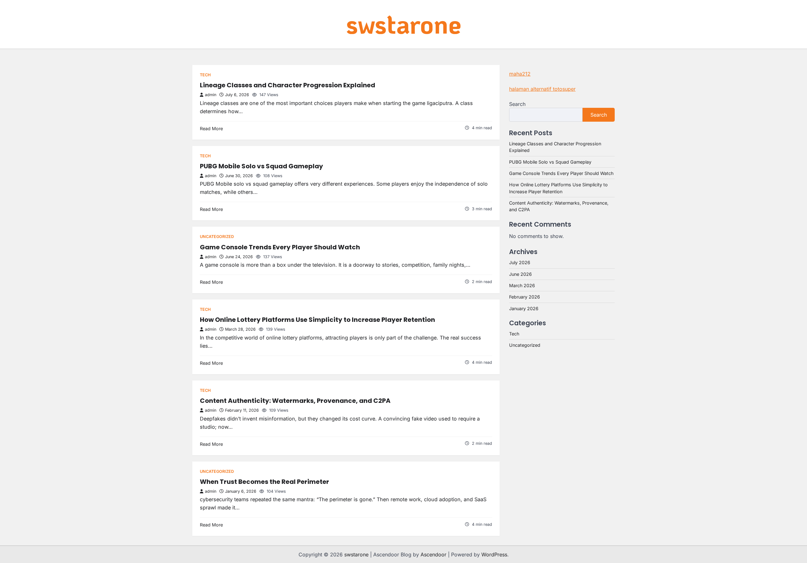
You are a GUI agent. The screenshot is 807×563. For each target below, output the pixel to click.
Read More (211, 128)
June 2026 (520, 274)
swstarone (403, 23)
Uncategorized (217, 236)
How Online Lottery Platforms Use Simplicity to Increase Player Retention (317, 319)
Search (517, 104)
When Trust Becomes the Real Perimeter (264, 481)
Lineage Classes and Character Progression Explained (287, 85)
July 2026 (519, 262)
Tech (205, 75)
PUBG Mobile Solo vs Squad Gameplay (261, 166)
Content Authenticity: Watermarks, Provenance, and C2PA (295, 400)
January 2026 (523, 308)
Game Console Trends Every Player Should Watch (280, 247)
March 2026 (522, 285)
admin (210, 94)
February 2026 (524, 296)
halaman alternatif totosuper (542, 89)
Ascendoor (433, 554)
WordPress (494, 554)
